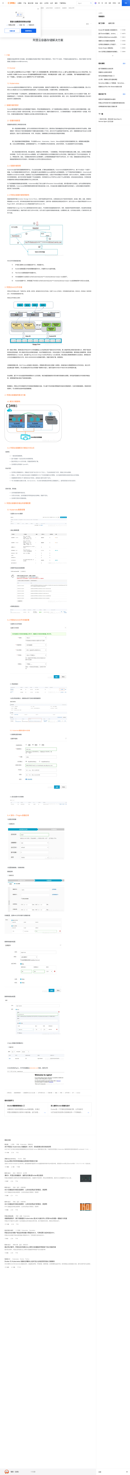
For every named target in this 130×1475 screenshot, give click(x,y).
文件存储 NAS (41, 1092)
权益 (36, 3)
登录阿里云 (28, 31)
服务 (56, 3)
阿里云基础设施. (9, 1216)
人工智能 (17, 1230)
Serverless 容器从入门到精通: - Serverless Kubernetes (111, 83)
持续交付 (19, 1173)
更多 (124, 63)
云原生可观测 (49, 8)
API (73, 1092)
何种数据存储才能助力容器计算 (107, 106)
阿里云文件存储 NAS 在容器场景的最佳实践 (111, 103)
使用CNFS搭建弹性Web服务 (107, 99)
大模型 (20, 3)
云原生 (100, 13)
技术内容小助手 (9, 1230)
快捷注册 (12, 31)
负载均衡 (50, 1092)
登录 (126, 3)
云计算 (25, 1173)
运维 (21, 1216)
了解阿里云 (62, 3)
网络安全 (30, 1144)
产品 (24, 3)
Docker (78, 1092)
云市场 (46, 3)
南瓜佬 (6, 1144)
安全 (14, 1173)
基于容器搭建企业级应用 (105, 68)
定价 (41, 3)
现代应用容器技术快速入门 (106, 76)
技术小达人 (8, 1173)
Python (27, 1259)
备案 (110, 3)
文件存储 (67, 1092)
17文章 (33, 1472)
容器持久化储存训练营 (105, 72)
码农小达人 (8, 1187)
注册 (119, 3)
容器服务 (64, 8)
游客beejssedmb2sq (10, 1159)
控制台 (114, 3)
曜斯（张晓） (15, 1472)
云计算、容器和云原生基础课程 (107, 79)
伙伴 (51, 3)
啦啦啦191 (7, 1259)
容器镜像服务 (17, 1092)
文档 (106, 3)
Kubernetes (23, 1144)
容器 (56, 1092)
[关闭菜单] (3, 3)
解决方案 (30, 3)
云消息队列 (57, 8)
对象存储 (23, 1187)
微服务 (42, 8)
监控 (18, 1187)
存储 (61, 1092)
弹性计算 (15, 1245)
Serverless (32, 1230)
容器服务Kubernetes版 (29, 1092)
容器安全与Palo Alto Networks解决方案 (110, 87)
